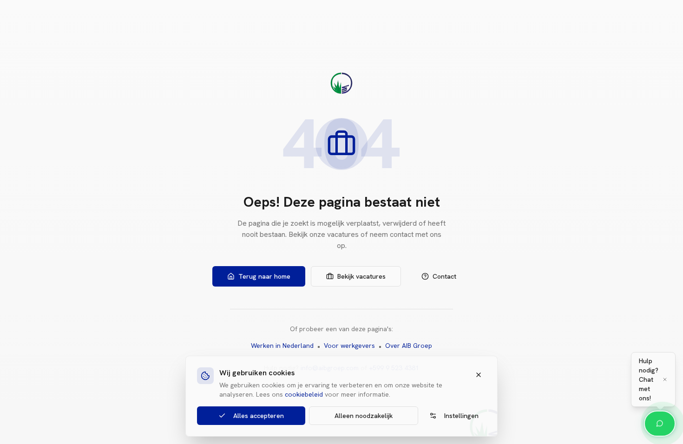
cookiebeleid (304, 394)
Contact (444, 276)
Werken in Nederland (282, 345)
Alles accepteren (258, 415)
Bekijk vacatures (361, 276)
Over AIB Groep (408, 345)
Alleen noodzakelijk (364, 415)
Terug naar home (264, 276)
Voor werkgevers (349, 345)
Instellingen (461, 415)
